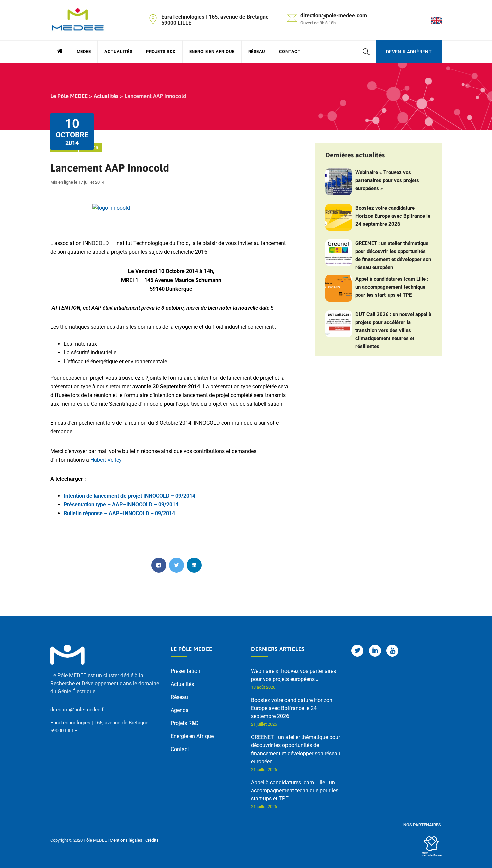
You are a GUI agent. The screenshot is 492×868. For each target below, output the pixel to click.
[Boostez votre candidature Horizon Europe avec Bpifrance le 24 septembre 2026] (338, 217)
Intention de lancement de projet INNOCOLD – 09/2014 (129, 496)
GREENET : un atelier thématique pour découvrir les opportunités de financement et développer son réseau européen (393, 255)
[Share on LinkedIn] (194, 565)
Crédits (152, 840)
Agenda (180, 710)
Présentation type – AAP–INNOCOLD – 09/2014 (121, 504)
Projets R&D (161, 51)
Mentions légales (126, 840)
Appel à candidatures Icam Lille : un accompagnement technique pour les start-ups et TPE (391, 287)
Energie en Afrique (212, 51)
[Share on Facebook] (158, 565)
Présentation (185, 671)
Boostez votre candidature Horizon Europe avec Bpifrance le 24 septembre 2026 (392, 216)
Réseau (256, 51)
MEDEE (84, 51)
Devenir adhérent (409, 51)
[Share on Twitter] (176, 565)
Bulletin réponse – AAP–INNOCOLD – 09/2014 (119, 513)
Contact (290, 51)
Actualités (118, 51)
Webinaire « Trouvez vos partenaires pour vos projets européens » (387, 180)
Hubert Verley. (106, 460)
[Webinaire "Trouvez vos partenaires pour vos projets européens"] (338, 181)
